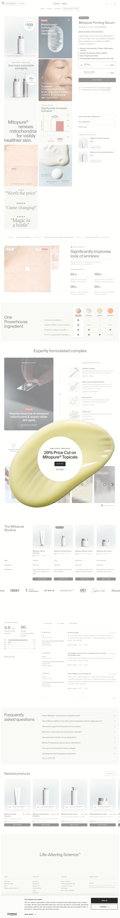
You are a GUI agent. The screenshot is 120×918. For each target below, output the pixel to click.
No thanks (60, 469)
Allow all (104, 900)
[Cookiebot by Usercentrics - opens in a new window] (12, 914)
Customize (103, 906)
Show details (29, 914)
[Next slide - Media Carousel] (112, 484)
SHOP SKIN (60, 464)
